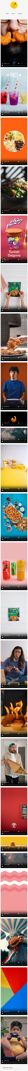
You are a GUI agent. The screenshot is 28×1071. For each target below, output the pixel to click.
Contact (20, 13)
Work (7, 13)
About (13, 13)
